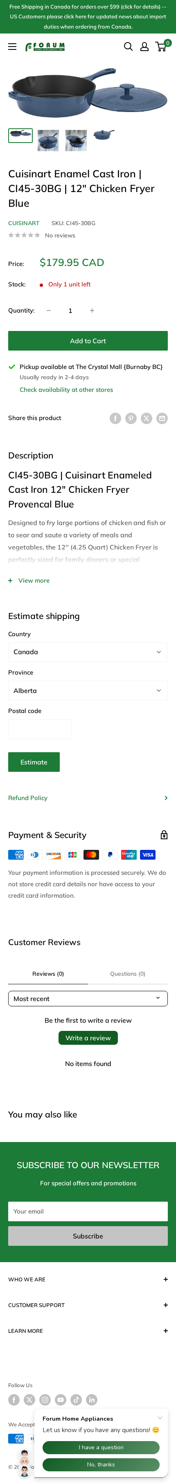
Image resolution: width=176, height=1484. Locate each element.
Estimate (33, 762)
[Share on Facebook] (115, 418)
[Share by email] (162, 418)
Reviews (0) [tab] (48, 973)
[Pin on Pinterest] (131, 418)
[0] (161, 46)
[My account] (144, 46)
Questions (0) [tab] (128, 973)
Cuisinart (24, 223)
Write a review (88, 1038)
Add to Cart (88, 341)
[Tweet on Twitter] (146, 418)
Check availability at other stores (66, 389)
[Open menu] (12, 46)
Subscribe (88, 1236)
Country (19, 634)
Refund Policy (27, 798)
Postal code (24, 711)
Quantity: (21, 310)
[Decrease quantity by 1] (48, 310)
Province (20, 672)
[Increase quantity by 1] (92, 310)
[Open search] (128, 46)
